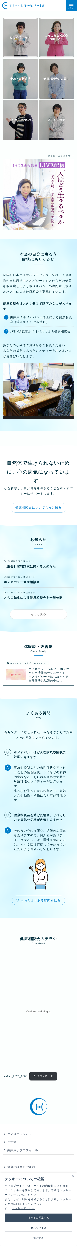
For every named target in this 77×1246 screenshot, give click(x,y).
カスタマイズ (38, 1227)
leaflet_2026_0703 (15, 1076)
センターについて (19, 1133)
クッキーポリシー (23, 1208)
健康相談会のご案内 (21, 1167)
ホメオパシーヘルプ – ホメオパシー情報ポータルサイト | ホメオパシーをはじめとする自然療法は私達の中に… (49, 674)
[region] (38, 1209)
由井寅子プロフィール (22, 1150)
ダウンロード (45, 1076)
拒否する (38, 1237)
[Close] (73, 1176)
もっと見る (38, 614)
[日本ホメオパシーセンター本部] (23, 5)
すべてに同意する (38, 1217)
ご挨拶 (11, 1142)
